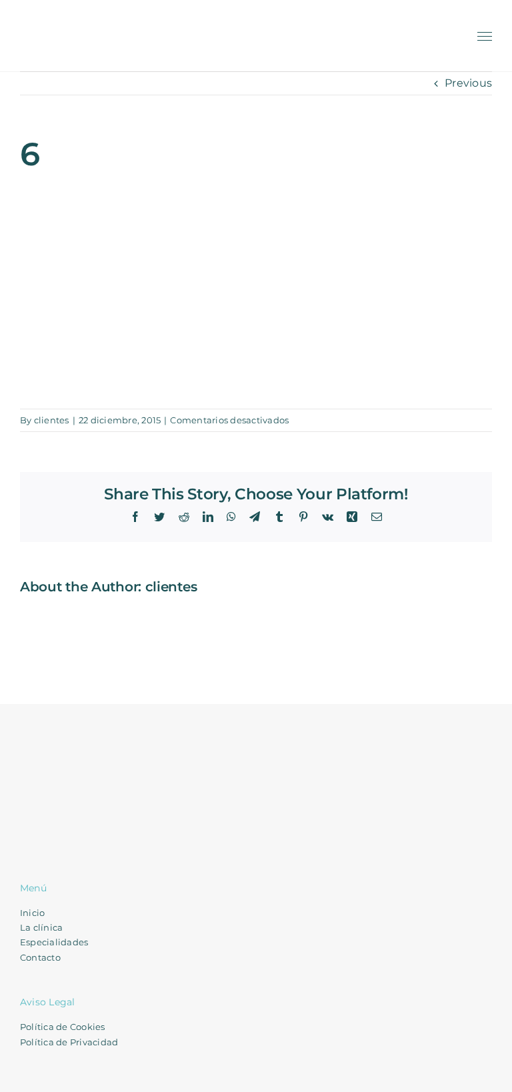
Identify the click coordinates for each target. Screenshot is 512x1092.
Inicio (32, 912)
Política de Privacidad (69, 1042)
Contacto (40, 957)
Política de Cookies (62, 1026)
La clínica (41, 927)
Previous (468, 83)
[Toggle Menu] (485, 36)
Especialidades (54, 942)
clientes (51, 420)
